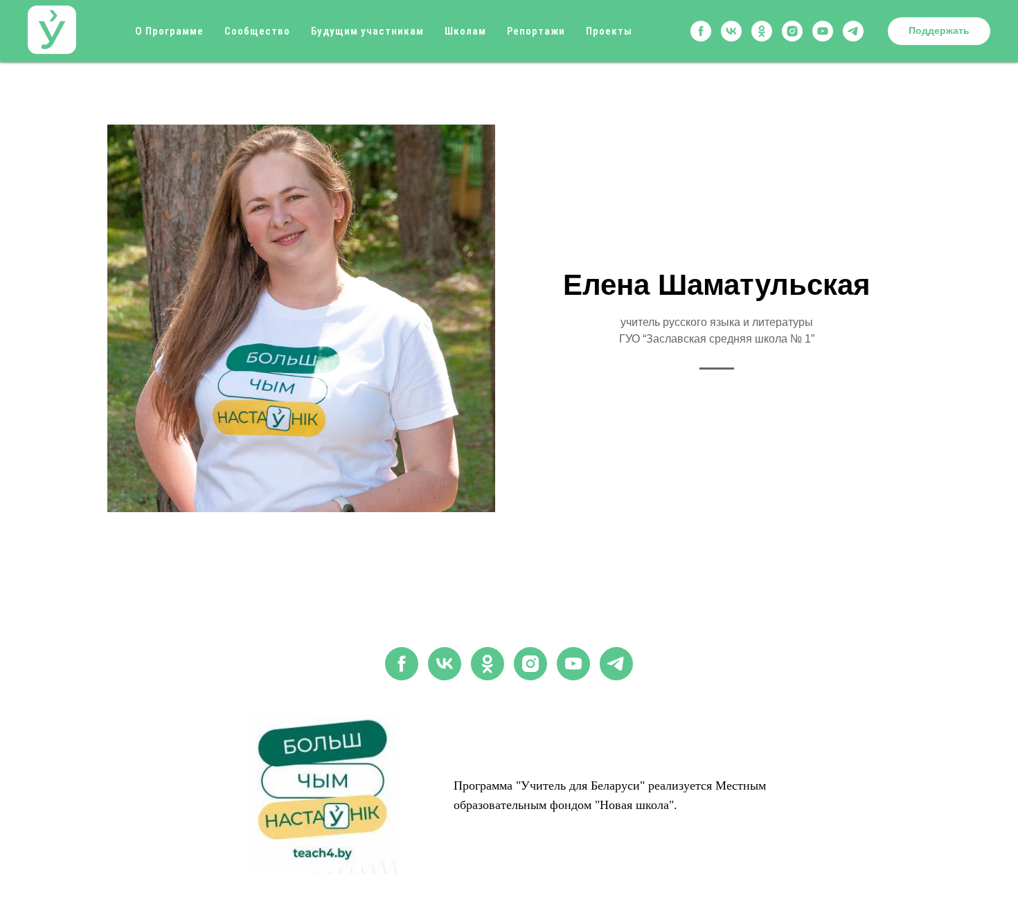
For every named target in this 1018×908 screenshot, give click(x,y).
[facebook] (700, 31)
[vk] (731, 31)
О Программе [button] (169, 31)
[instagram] (792, 31)
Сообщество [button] (257, 31)
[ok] (761, 31)
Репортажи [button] (536, 31)
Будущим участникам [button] (367, 31)
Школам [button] (465, 31)
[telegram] (853, 31)
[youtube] (822, 31)
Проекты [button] (609, 31)
